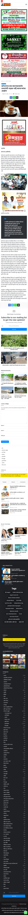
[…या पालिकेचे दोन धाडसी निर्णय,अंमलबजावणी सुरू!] (14, 667)
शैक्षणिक (5, 865)
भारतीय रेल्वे (6, 807)
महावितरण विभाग (7, 819)
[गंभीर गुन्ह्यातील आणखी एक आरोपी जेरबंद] (21, 530)
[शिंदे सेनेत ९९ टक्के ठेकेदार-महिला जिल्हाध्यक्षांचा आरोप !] (21, 656)
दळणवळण (5, 759)
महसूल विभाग (6, 815)
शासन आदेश (6, 861)
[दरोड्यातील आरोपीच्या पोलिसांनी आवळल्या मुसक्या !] (7, 547)
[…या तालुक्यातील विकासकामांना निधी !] (7, 377)
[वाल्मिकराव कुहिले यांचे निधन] (14, 661)
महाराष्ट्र (3, 454)
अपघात (5, 675)
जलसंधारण (5, 750)
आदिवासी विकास (7, 686)
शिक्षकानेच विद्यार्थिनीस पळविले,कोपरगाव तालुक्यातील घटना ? (18, 570)
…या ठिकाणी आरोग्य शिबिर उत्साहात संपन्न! (6, 539)
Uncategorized (8, 713)
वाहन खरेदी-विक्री (7, 840)
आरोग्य (3, 462)
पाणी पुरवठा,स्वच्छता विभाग (9, 798)
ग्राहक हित (5, 740)
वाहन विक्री (5, 842)
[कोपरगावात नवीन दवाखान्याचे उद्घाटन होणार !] (21, 547)
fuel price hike (8, 603)
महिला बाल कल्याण (7, 821)
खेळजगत (5, 734)
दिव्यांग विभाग (6, 763)
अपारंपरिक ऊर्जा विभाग (8, 677)
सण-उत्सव (5, 869)
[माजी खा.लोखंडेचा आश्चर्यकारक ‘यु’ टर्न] (5, 494)
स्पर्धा (4, 886)
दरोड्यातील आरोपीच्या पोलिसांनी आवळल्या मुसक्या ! (6, 553)
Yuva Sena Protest (14, 616)
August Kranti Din (14, 595)
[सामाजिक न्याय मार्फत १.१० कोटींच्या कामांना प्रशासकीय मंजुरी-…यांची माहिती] (7, 390)
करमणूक (5, 704)
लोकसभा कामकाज (7, 832)
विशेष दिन (5, 851)
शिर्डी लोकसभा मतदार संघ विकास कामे (10, 863)
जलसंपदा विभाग (6, 752)
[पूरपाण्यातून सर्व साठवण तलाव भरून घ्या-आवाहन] (21, 390)
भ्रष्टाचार (5, 809)
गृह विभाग (5, 736)
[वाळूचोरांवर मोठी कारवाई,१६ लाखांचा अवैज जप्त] (6, 661)
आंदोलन (5, 690)
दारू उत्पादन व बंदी (7, 761)
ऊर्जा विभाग (6, 702)
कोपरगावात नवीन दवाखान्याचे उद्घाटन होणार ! (20, 553)
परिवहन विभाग (6, 790)
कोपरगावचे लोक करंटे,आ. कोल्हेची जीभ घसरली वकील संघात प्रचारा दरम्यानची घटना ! (18, 505)
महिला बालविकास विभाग (8, 823)
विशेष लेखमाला (6, 853)
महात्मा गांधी (21, 622)
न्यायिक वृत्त (6, 786)
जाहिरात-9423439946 (14, 8)
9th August (7, 592)
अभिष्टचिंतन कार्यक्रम (7, 679)
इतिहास (5, 694)
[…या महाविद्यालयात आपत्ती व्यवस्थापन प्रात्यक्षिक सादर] (21, 667)
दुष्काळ (5, 765)
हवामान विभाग (6, 888)
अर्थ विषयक (7, 715)
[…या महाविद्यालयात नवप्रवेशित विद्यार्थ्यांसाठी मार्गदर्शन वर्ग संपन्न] (21, 377)
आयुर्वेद (5, 692)
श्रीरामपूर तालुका (6, 867)
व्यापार (5, 857)
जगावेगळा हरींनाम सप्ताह (8, 744)
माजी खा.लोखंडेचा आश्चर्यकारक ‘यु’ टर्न (17, 492)
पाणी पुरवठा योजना (7, 796)
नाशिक (5, 775)
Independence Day (18, 603)
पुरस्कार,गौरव (6, 803)
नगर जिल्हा (5, 771)
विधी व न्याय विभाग (7, 846)
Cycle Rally (18, 600)
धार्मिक (5, 769)
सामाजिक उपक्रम (7, 878)
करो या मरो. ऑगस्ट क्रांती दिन (14, 619)
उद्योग (5, 696)
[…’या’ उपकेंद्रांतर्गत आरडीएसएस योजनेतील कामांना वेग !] (21, 661)
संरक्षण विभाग (6, 874)
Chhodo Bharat (10, 600)
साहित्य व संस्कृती (7, 882)
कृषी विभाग (7, 721)
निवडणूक (3, 458)
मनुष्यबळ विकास (7, 811)
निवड (5, 780)
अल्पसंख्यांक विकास (7, 684)
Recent (13, 482)
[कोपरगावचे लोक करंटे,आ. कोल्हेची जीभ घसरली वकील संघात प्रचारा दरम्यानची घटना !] (5, 505)
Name (2, 425)
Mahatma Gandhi (14, 611)
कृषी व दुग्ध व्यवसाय (7, 709)
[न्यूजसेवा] (6, 4)
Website (3, 435)
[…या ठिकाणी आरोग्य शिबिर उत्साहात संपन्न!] (7, 532)
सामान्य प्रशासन (6, 880)
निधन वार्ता (4, 464)
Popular (4, 482)
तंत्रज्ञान (5, 757)
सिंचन (5, 884)
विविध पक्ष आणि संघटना (8, 848)
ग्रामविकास (5, 738)
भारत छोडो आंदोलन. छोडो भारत (10, 622)
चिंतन (5, 742)
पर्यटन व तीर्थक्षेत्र (6, 792)
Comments (22, 482)
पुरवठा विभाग (6, 800)
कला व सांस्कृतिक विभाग (8, 706)
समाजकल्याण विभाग (7, 871)
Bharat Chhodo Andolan (14, 597)
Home (3, 81)
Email (2, 430)
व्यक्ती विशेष (6, 855)
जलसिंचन (5, 755)
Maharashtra (19, 608)
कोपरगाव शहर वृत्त (7, 727)
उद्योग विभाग (6, 700)
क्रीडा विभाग (6, 729)
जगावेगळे (5, 746)
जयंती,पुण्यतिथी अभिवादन (8, 748)
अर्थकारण (5, 681)
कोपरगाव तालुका (8, 81)
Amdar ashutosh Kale (18, 592)
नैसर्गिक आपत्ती (6, 784)
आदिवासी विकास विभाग (8, 688)
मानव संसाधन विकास (7, 825)
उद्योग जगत (6, 698)
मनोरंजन (5, 813)
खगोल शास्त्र (6, 732)
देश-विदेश (3, 452)
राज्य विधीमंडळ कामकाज (8, 828)
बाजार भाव (6, 805)
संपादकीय (3, 456)
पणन (4, 788)
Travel (20, 613)
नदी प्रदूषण (5, 773)
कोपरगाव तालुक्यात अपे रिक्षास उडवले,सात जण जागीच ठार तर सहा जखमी (18, 510)
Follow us (5, 635)
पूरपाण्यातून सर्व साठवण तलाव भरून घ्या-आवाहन (20, 396)
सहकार (5, 876)
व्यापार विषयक (6, 859)
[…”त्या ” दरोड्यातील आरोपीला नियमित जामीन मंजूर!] (6, 667)
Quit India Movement (11, 613)
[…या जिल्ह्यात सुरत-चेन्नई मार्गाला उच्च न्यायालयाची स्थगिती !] (6, 656)
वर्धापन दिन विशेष (7, 838)
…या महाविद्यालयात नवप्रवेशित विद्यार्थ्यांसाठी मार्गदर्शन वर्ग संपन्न (21, 384)
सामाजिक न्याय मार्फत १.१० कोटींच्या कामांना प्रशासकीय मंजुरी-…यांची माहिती (6, 397)
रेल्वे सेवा (5, 830)
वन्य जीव (5, 836)
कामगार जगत (7, 719)
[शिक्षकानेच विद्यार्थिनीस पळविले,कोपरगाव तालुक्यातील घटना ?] (5, 488)
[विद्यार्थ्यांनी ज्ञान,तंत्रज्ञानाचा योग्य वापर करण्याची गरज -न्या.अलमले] (14, 656)
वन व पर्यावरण (6, 834)
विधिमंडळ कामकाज (7, 844)
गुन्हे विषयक (4, 460)
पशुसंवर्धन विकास (7, 794)
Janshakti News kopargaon (14, 605)
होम (2, 448)
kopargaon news (10, 608)
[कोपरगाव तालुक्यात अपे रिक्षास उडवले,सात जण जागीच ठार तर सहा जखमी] (5, 511)
